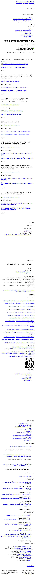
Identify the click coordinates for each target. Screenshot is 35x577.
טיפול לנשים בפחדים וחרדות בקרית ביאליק (23, 347)
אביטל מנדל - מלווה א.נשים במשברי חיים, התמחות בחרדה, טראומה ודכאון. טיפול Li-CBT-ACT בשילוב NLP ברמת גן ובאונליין (17, 455)
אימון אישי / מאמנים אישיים (23, 432)
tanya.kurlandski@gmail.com (23, 272)
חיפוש (20, 1)
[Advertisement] (17, 247)
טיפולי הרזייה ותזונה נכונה (8, 339)
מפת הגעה (28, 230)
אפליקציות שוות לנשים (25, 476)
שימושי (29, 428)
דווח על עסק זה (20, 291)
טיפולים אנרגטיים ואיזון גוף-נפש (26, 309)
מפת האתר (31, 1)
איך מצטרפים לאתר (26, 35)
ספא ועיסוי (28, 434)
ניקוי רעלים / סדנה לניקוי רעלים (13, 303)
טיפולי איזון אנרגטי (12, 315)
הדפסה (14, 290)
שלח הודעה (17, 234)
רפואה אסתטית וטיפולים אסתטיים (22, 438)
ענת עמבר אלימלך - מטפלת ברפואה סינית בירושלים (20, 446)
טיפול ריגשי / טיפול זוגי (28, 318)
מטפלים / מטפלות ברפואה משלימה (25, 321)
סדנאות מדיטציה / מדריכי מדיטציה (12, 301)
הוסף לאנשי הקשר (9, 234)
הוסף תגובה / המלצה (25, 234)
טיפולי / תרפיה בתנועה (15, 318)
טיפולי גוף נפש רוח (12, 312)
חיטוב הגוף (28, 431)
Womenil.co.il (30, 566)
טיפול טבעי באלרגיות (9, 342)
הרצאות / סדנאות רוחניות (14, 306)
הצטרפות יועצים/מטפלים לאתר (23, 30)
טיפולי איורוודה (11, 329)
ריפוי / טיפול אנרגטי (12, 309)
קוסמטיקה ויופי (27, 437)
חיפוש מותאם (27, 36)
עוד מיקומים (30, 290)
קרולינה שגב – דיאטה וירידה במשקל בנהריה (23, 351)
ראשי (17, 1)
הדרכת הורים (27, 440)
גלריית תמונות (27, 231)
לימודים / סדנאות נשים (28, 301)
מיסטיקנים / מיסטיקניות (25, 423)
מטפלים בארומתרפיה (9, 337)
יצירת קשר (25, 1)
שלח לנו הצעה (27, 291)
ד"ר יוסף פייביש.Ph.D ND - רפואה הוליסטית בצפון (21, 356)
